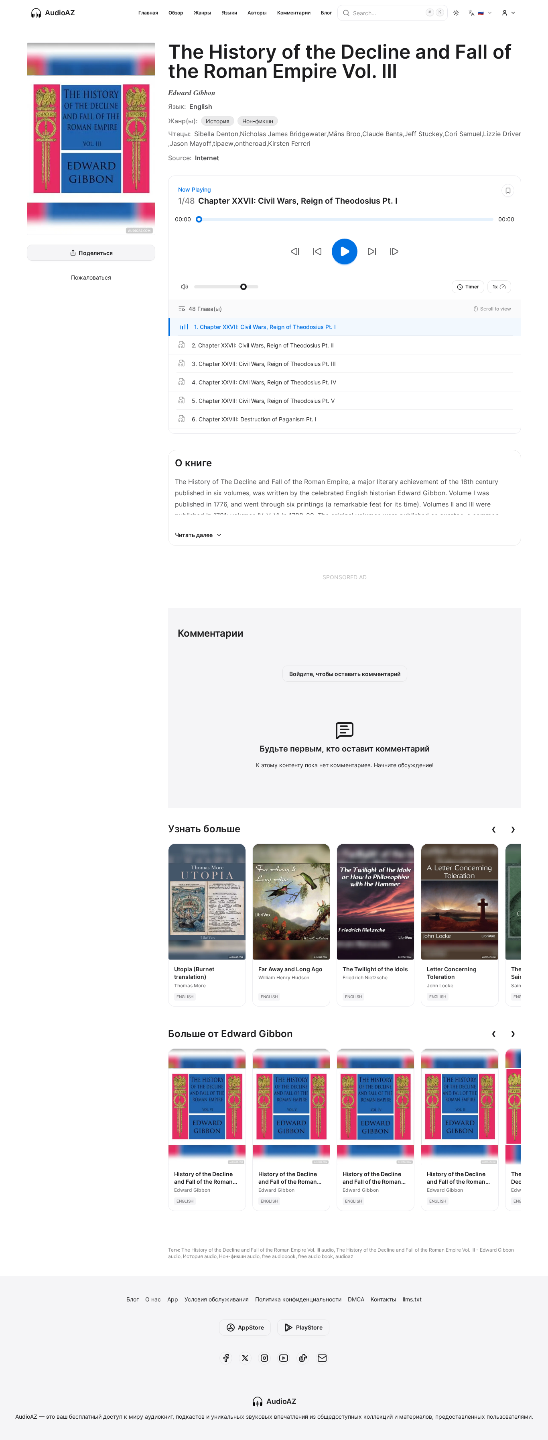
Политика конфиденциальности (298, 1299)
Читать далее (194, 534)
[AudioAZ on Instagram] (264, 1358)
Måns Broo (344, 134)
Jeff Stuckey (423, 134)
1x (495, 287)
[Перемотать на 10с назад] (317, 251)
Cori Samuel (462, 134)
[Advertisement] (344, 577)
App (172, 1299)
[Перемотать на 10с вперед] (372, 251)
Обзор (175, 13)
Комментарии (294, 13)
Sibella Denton (216, 134)
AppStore (251, 1327)
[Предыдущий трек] (295, 251)
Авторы (257, 13)
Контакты (383, 1299)
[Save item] (507, 190)
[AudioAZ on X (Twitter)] (245, 1358)
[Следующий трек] (394, 251)
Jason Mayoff (190, 143)
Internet (207, 158)
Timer (472, 287)
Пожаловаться (91, 277)
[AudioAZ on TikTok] (302, 1358)
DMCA (356, 1299)
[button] (344, 327)
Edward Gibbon (191, 93)
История (217, 121)
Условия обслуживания (217, 1299)
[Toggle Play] (344, 251)
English (200, 106)
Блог (326, 13)
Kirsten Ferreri (289, 143)
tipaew (223, 143)
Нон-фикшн (257, 121)
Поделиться (96, 252)
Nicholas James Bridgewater (283, 134)
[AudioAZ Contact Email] (322, 1358)
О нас (153, 1299)
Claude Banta (382, 134)
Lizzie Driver (502, 134)
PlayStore (309, 1327)
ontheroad (250, 143)
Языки (229, 13)
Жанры (202, 13)
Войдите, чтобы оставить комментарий (344, 673)
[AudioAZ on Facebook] (225, 1358)
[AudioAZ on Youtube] (283, 1358)
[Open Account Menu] (508, 12)
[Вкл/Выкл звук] (184, 286)
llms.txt (412, 1299)
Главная (148, 13)
